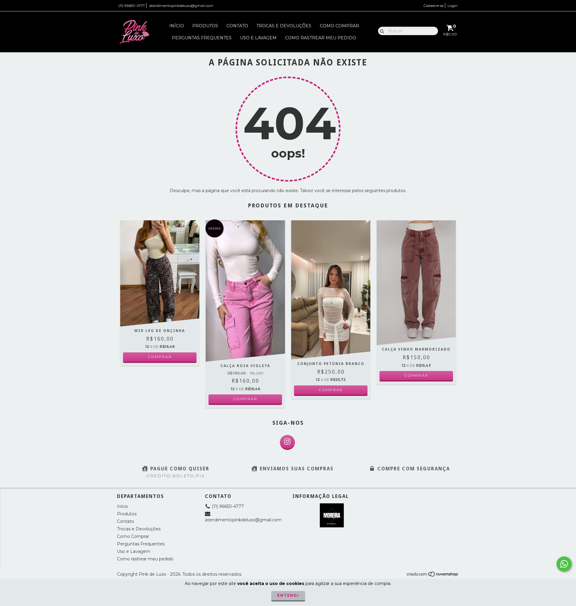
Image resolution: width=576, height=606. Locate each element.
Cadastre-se (433, 5)
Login (453, 5)
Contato (237, 26)
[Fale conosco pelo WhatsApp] (564, 563)
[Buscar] (380, 30)
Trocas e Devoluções (283, 26)
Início (176, 26)
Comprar (160, 356)
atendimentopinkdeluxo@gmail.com (181, 5)
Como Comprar (339, 26)
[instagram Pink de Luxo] (287, 442)
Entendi (288, 595)
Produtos (205, 26)
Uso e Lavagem (258, 38)
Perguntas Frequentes (202, 38)
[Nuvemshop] (432, 576)
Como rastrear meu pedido (320, 38)
